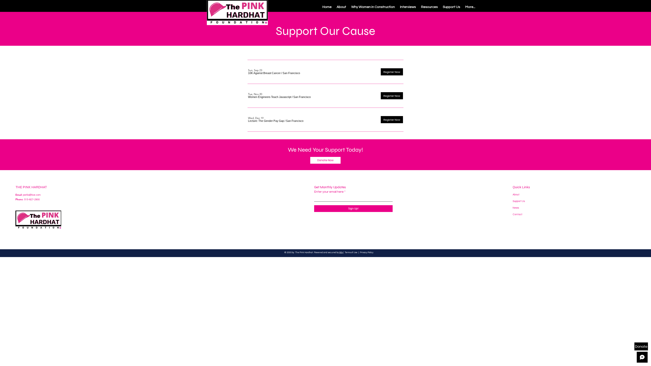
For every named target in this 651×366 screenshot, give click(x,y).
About (516, 194)
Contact (517, 214)
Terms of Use (351, 252)
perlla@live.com (32, 195)
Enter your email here (329, 191)
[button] (264, 73)
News (516, 208)
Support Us (519, 201)
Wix (341, 252)
